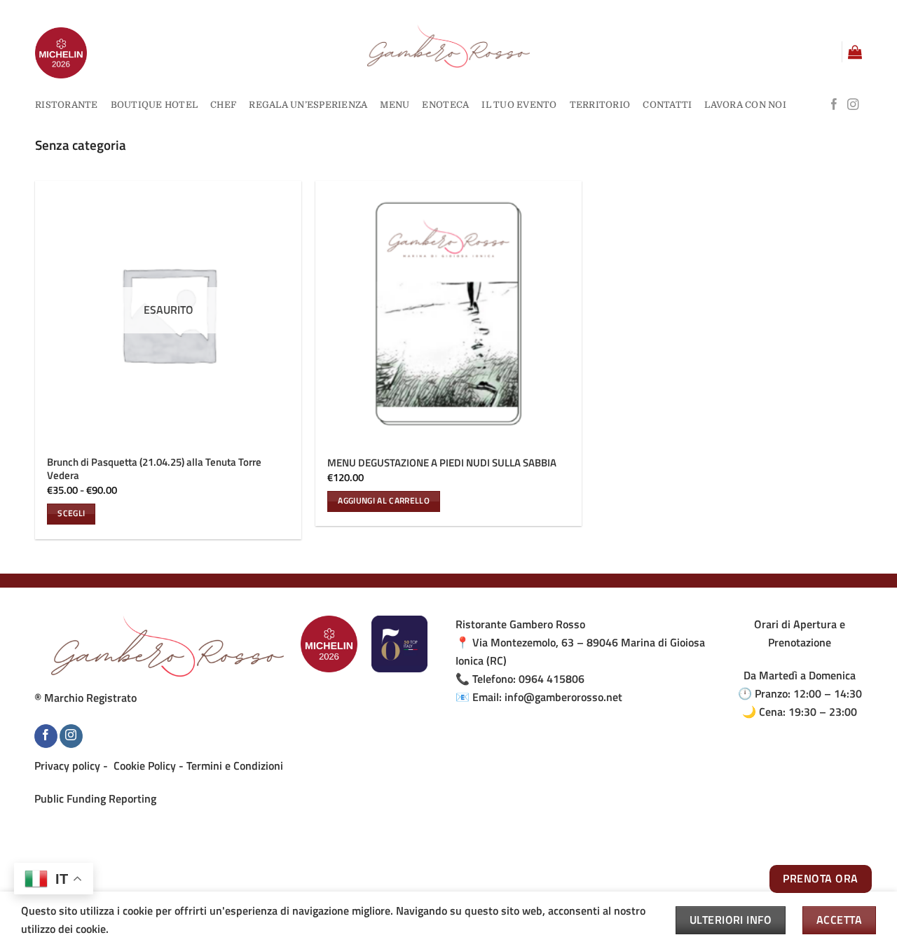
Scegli (71, 513)
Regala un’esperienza (308, 104)
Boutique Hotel (154, 104)
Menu (394, 104)
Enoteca (445, 104)
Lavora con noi (745, 104)
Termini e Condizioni (234, 765)
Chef (223, 104)
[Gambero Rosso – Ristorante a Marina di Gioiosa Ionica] (448, 46)
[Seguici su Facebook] (834, 105)
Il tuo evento (518, 104)
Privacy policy (67, 765)
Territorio (600, 104)
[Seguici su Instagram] (852, 105)
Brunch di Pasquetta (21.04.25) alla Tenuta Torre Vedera (154, 469)
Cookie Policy (145, 765)
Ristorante (66, 104)
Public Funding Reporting (95, 798)
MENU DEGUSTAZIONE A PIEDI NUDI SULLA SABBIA (441, 463)
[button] (855, 51)
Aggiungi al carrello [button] (384, 500)
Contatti (667, 104)
